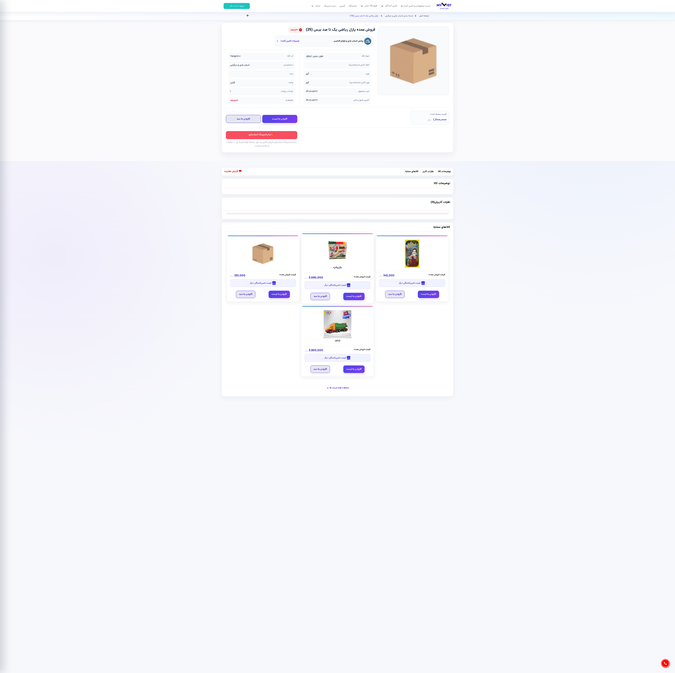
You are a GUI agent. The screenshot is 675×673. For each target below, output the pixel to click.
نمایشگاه (353, 6)
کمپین (342, 6)
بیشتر (317, 6)
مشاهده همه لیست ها (339, 388)
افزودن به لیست (279, 119)
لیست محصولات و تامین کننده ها (415, 6)
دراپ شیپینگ (330, 6)
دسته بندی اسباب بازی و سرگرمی (398, 16)
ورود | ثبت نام (237, 6)
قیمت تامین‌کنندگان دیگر (410, 283)
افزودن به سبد (243, 119)
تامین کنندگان (391, 6)
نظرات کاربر (428, 171)
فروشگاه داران (371, 6)
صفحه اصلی (424, 16)
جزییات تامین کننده (290, 41)
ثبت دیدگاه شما (232, 204)
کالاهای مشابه (411, 171)
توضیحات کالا (444, 171)
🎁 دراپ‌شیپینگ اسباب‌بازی (262, 135)
